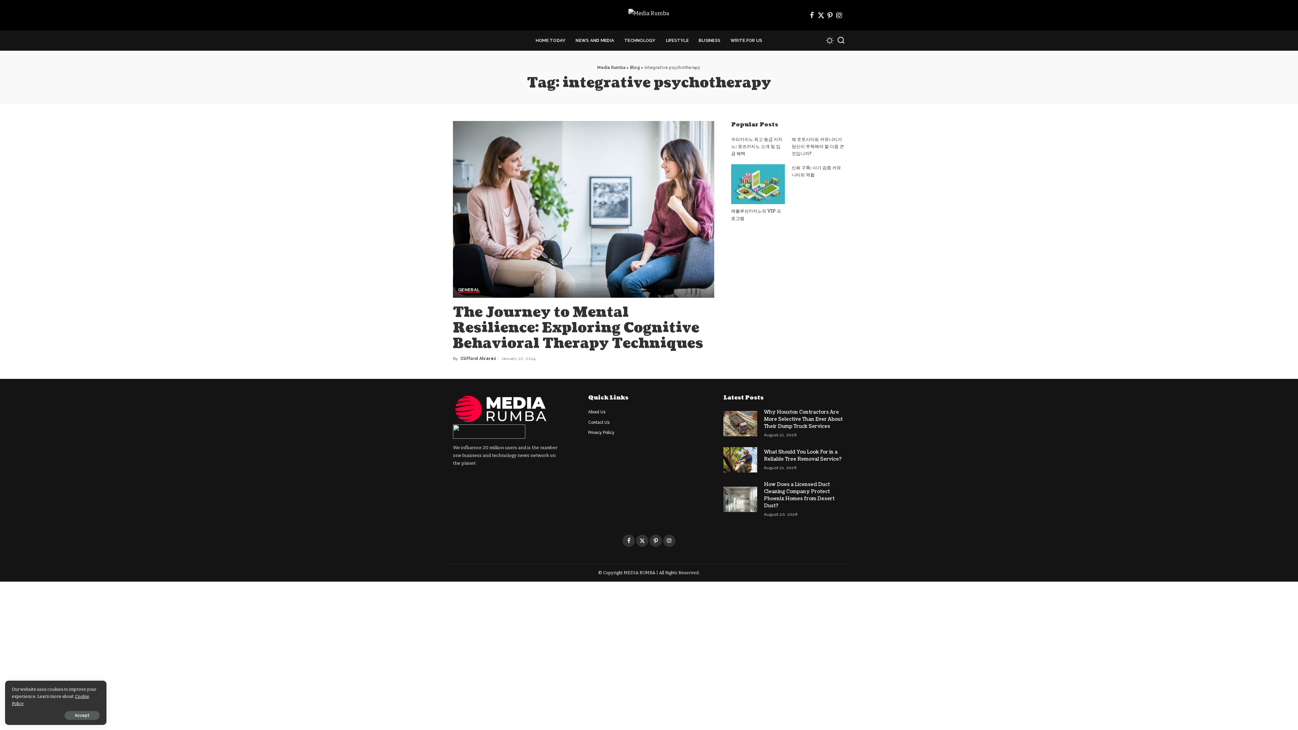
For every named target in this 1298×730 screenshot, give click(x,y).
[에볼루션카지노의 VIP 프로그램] (758, 184)
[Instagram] (839, 15)
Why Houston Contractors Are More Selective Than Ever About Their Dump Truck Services (803, 419)
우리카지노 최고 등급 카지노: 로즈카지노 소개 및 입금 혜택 (757, 147)
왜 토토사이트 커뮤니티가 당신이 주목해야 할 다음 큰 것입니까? (818, 147)
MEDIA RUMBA (639, 572)
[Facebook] (812, 15)
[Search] (841, 40)
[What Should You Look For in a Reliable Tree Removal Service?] (740, 459)
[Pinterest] (830, 15)
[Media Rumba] (648, 15)
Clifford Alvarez (478, 358)
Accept (82, 715)
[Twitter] (821, 15)
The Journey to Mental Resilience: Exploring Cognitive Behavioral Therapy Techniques (578, 328)
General (469, 290)
